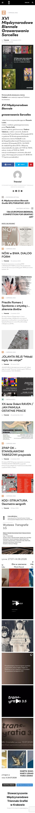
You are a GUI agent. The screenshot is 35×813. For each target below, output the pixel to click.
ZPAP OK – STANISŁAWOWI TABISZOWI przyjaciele (16, 451)
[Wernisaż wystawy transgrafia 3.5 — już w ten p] (17, 701)
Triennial (6, 40)
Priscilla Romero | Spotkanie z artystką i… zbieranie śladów (16, 306)
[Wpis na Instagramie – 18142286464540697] (17, 668)
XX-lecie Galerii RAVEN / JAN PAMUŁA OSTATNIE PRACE (17, 407)
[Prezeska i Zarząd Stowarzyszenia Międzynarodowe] (17, 571)
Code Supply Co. (24, 808)
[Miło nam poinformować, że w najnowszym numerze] (17, 538)
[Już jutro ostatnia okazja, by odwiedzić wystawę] (17, 603)
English (27, 2)
